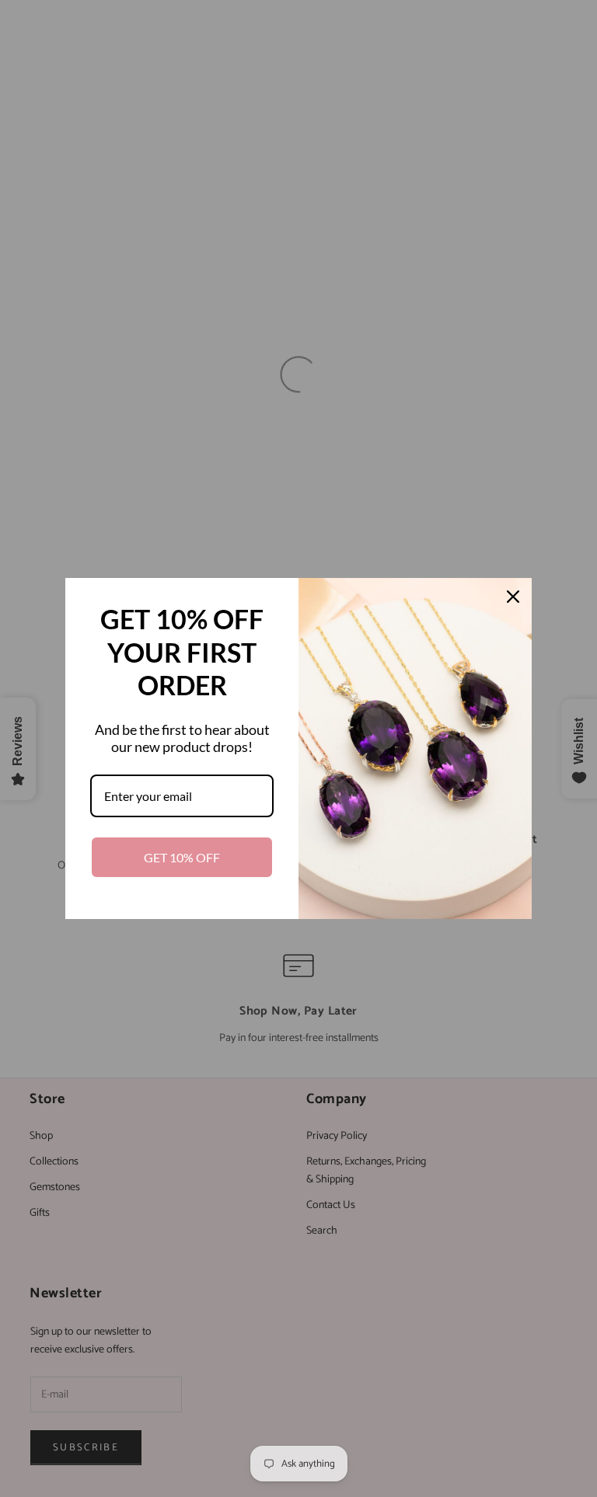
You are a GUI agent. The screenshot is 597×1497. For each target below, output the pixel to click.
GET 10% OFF (182, 857)
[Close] (513, 596)
